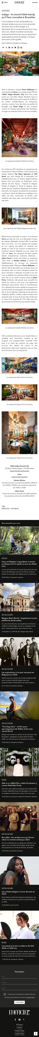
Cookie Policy (19, 1034)
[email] (3, 48)
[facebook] (6, 48)
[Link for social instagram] (19, 1020)
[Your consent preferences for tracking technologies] (35, 1033)
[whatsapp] (18, 48)
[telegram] (21, 48)
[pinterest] (9, 48)
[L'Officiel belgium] (19, 2)
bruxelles (6, 508)
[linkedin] (12, 48)
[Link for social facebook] (15, 1020)
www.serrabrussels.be (19, 477)
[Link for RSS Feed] (24, 1020)
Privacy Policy (31, 997)
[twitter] (15, 48)
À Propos (19, 1024)
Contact (19, 1027)
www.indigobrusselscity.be (19, 471)
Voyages (6, 10)
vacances (15, 508)
